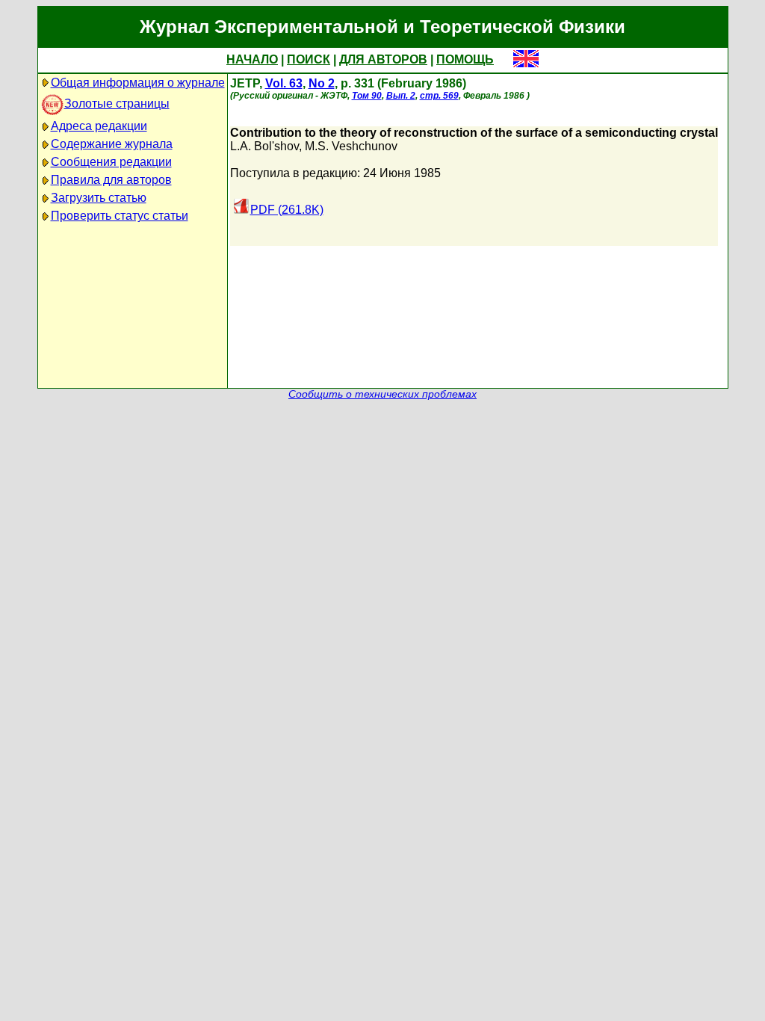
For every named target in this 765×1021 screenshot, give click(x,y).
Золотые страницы (117, 103)
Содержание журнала (112, 144)
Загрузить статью (98, 197)
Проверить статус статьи (119, 215)
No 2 (322, 83)
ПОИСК (308, 59)
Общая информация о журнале (138, 82)
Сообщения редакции (111, 161)
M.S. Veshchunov (351, 146)
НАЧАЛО (252, 59)
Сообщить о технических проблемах (382, 394)
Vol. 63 (284, 83)
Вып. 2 (400, 95)
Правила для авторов (111, 179)
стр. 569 (439, 95)
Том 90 (367, 95)
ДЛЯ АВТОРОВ (383, 59)
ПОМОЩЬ (465, 59)
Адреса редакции (99, 126)
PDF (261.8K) (286, 209)
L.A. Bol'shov (264, 146)
